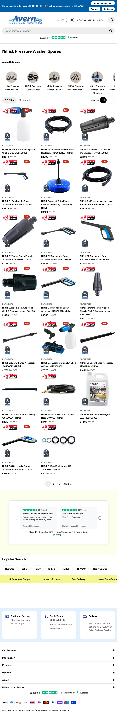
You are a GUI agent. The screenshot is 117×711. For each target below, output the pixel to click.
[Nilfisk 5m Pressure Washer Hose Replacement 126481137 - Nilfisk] (58, 124)
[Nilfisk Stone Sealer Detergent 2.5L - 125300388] (97, 389)
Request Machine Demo (102, 3)
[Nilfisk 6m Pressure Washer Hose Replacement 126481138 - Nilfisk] (97, 176)
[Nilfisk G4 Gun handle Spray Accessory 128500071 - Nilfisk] (58, 282)
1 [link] (48, 483)
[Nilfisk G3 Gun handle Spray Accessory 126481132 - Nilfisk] (97, 231)
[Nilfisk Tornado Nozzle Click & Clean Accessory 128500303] (97, 124)
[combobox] (58, 30)
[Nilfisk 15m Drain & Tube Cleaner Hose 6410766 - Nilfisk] (58, 389)
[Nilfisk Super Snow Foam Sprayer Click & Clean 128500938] (19, 124)
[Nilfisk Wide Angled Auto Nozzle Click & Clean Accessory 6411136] (19, 282)
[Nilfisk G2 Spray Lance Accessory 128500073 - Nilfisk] (19, 337)
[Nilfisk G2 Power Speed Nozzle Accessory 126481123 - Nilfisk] (19, 231)
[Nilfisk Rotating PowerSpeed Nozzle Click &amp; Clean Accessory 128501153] (97, 282)
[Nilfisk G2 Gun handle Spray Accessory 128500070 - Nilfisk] (58, 231)
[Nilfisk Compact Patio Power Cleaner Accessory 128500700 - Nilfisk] (58, 176)
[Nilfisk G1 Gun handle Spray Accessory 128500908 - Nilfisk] (19, 176)
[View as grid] (103, 100)
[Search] (110, 31)
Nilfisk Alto (8, 146)
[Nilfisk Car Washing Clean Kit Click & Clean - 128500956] (58, 337)
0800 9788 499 (35, 6)
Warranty (94, 9)
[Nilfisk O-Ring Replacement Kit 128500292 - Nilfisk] (58, 441)
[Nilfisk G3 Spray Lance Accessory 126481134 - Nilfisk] (97, 337)
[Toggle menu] (4, 20)
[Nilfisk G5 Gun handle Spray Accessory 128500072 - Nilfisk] (19, 441)
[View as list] (111, 100)
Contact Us (108, 9)
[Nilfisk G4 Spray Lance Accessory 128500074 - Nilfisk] (19, 389)
